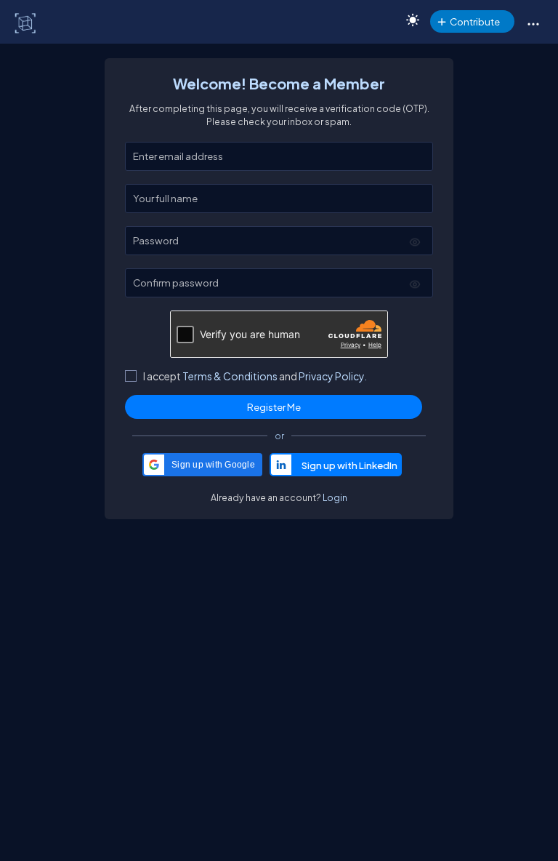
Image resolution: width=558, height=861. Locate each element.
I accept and (255, 376)
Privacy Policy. (333, 376)
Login (335, 497)
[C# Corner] (26, 23)
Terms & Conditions (230, 376)
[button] (532, 23)
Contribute (475, 21)
